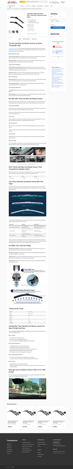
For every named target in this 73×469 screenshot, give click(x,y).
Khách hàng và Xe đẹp (41, 442)
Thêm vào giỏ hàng (58, 27)
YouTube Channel (41, 454)
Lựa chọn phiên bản (54, 19)
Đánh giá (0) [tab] (34, 38)
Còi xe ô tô (8, 453)
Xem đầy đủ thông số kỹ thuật (32, 33)
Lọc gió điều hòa (9, 449)
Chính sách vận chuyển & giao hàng (28, 444)
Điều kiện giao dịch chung (26, 442)
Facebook (39, 452)
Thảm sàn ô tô (9, 445)
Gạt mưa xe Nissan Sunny (13, 48)
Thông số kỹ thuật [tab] (26, 38)
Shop (13, 8)
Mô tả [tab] (20, 38)
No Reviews (14, 424)
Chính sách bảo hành (25, 448)
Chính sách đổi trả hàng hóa (27, 450)
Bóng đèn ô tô (9, 447)
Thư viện (39, 446)
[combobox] (37, 2)
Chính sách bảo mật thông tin (27, 446)
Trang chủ (9, 8)
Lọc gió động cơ (9, 451)
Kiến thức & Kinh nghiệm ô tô (42, 444)
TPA (13, 467)
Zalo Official (40, 456)
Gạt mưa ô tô (17, 8)
